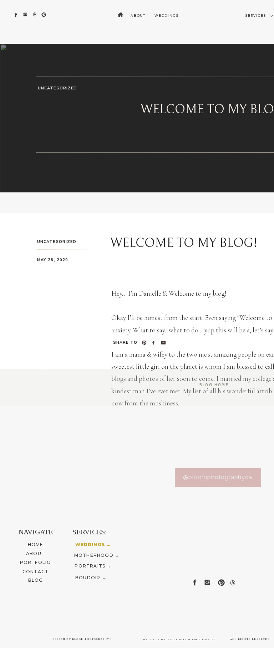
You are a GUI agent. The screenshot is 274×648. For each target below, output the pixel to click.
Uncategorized (57, 88)
